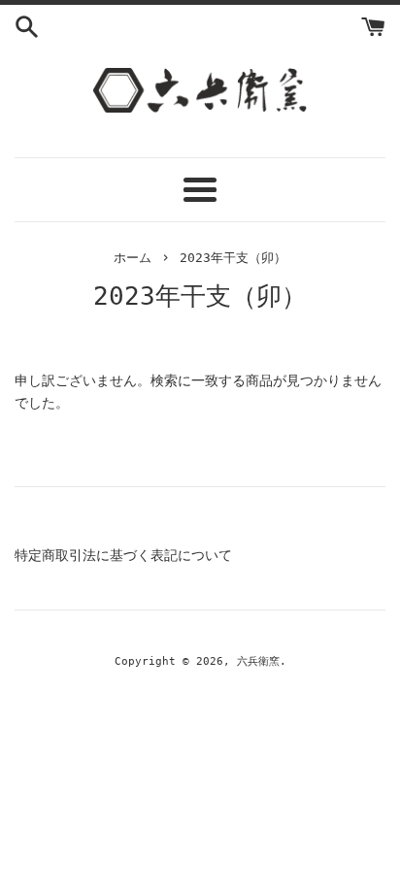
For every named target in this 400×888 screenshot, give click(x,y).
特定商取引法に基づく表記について (123, 555)
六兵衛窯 (258, 661)
